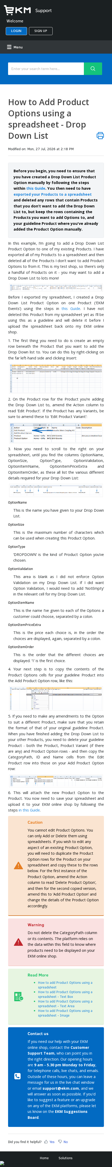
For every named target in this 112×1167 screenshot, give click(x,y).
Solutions (65, 1158)
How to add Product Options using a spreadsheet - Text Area (65, 1003)
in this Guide (29, 810)
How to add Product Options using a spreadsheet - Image (65, 1013)
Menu (18, 47)
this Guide (35, 188)
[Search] (93, 68)
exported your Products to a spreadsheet (53, 194)
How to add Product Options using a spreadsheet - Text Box (65, 994)
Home (44, 1158)
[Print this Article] (100, 135)
